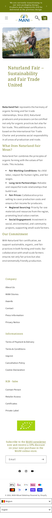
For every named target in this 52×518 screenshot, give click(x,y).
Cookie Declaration (15, 369)
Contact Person (13, 389)
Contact (9, 308)
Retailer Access (13, 396)
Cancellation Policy (15, 362)
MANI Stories (12, 294)
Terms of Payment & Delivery (20, 341)
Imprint (9, 355)
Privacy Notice (13, 322)
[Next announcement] (47, 6)
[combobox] (26, 501)
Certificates (11, 403)
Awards (9, 301)
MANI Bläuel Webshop (21, 495)
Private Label (12, 410)
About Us (10, 287)
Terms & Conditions (15, 349)
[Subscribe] (42, 459)
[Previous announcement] (5, 6)
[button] (6, 18)
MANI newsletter (36, 441)
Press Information (15, 315)
